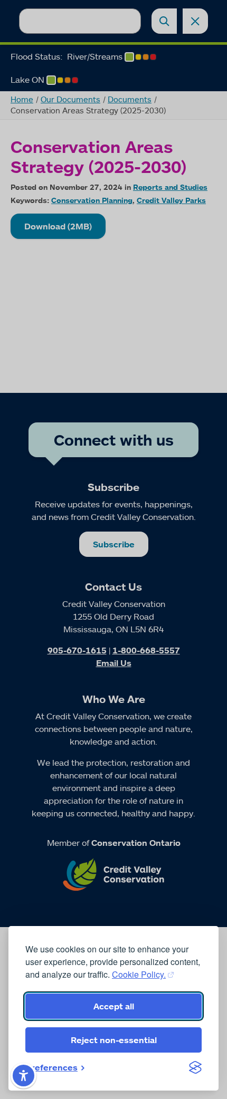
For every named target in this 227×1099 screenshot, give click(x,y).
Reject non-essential (114, 1040)
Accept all (113, 1006)
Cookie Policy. (139, 974)
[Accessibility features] (23, 1075)
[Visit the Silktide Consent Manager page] (195, 1067)
